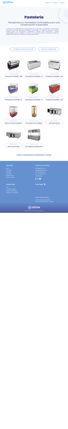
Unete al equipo (10, 177)
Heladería (28, 155)
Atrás (48, 155)
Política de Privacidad (11, 190)
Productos (48, 2)
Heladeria (8, 172)
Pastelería (40, 155)
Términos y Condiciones (12, 192)
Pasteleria (8, 173)
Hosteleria (8, 170)
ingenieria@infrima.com (41, 170)
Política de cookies (11, 189)
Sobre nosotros (10, 175)
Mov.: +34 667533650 (40, 174)
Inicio (19, 155)
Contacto (62, 2)
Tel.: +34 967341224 (40, 172)
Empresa (55, 2)
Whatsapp (38, 176)
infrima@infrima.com (40, 168)
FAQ (7, 187)
